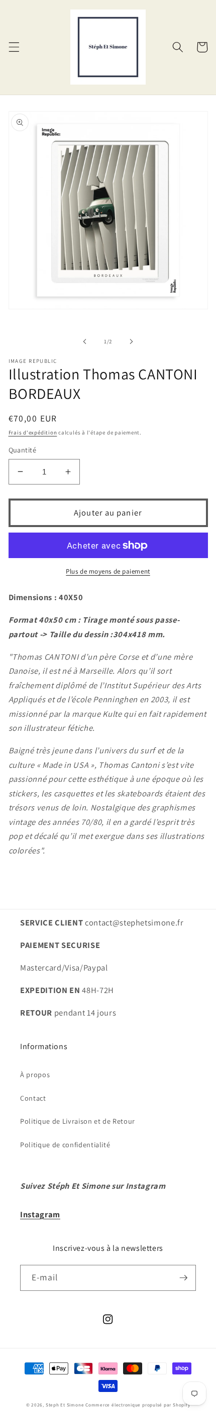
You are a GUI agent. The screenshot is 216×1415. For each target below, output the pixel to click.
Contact (33, 1098)
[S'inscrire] (183, 1278)
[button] (14, 47)
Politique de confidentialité (65, 1144)
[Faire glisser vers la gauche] (85, 341)
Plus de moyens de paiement (108, 571)
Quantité (23, 449)
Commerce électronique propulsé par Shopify (137, 1405)
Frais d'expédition (33, 432)
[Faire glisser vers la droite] (131, 341)
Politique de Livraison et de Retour (77, 1121)
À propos (35, 1074)
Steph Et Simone (65, 1405)
